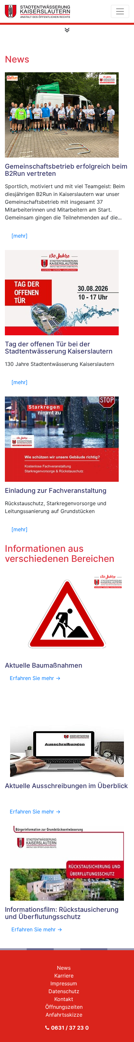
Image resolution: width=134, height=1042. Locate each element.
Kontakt (63, 999)
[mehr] (19, 235)
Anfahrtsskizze (64, 1014)
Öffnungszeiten (64, 1007)
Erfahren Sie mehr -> (35, 678)
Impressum (63, 983)
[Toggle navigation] (120, 11)
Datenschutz (63, 991)
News (64, 968)
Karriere (64, 975)
